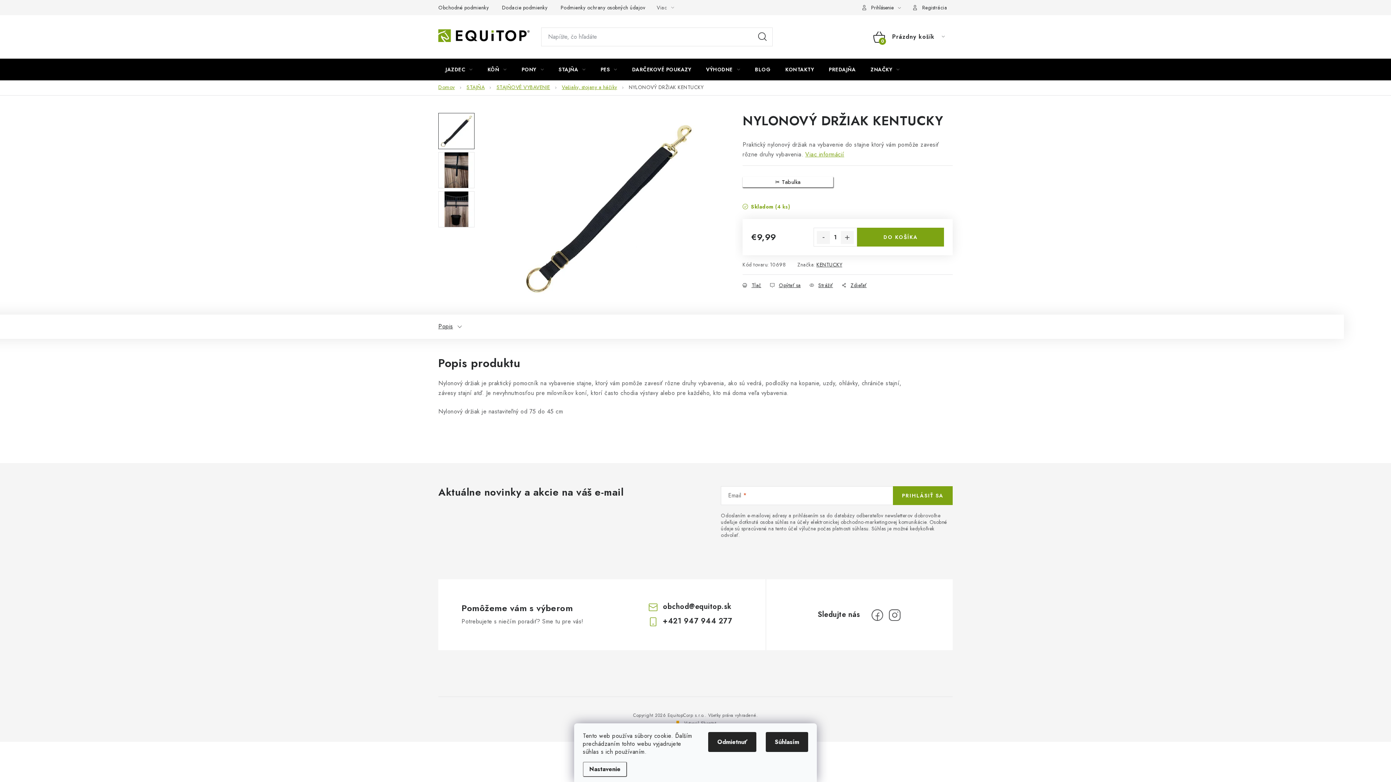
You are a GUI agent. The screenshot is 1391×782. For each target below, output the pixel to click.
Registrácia (934, 7)
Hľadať (762, 37)
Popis (445, 326)
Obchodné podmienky (463, 7)
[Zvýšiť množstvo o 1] (847, 237)
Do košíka (901, 237)
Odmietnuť (732, 742)
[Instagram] (895, 615)
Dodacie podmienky (525, 7)
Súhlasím (787, 742)
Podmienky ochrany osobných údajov (603, 7)
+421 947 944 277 (697, 621)
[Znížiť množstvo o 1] (823, 237)
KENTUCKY (829, 264)
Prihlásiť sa (923, 495)
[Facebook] (877, 615)
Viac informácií (824, 154)
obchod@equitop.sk (697, 606)
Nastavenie (605, 769)
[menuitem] (459, 69)
